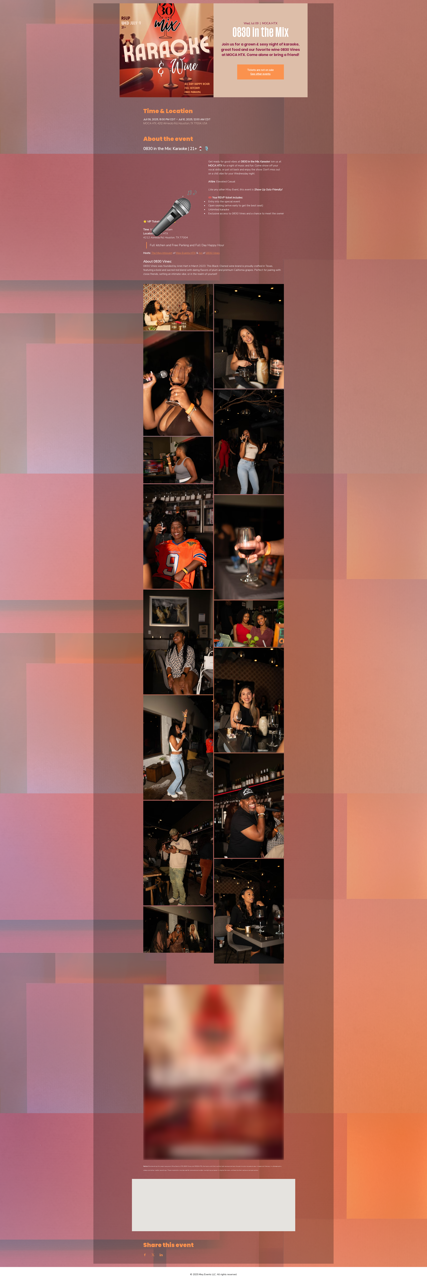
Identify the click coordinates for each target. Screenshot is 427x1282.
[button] (172, 189)
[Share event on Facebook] (144, 1255)
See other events (260, 74)
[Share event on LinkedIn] (161, 1255)
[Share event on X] (153, 1255)
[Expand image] (178, 307)
